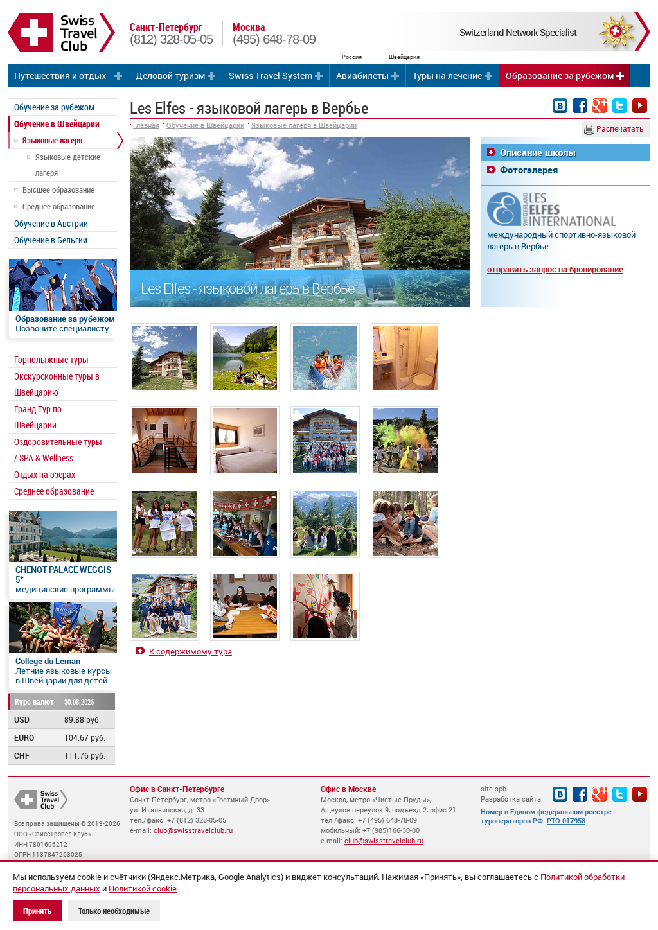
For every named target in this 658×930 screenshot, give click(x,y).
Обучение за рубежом (54, 107)
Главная (146, 125)
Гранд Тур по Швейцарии (38, 417)
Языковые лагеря (52, 140)
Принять (37, 911)
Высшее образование (58, 189)
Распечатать (619, 128)
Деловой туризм (170, 75)
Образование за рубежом (560, 75)
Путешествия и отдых (60, 75)
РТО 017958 (566, 820)
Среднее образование (58, 206)
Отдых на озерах (44, 474)
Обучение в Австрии (51, 223)
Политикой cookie (143, 888)
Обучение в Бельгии (50, 240)
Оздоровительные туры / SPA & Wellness (58, 449)
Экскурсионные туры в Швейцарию (57, 384)
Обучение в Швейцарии (57, 124)
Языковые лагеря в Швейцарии (304, 125)
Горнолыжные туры (51, 359)
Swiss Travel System (270, 75)
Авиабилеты (362, 75)
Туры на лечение (447, 75)
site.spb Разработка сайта (511, 793)
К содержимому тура (190, 651)
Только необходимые (114, 911)
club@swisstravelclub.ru (193, 830)
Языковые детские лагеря (67, 165)
